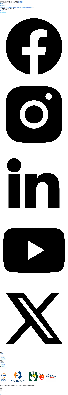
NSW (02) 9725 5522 (25, 7)
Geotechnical (2, 353)
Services (1, 7)
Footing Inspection (3, 357)
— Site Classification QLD (15, 7)
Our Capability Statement (3, 12)
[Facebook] (34, 46)
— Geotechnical (3, 7)
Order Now (1, 6)
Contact (4, 5)
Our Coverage (2, 362)
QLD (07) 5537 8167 (29, 7)
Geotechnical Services (3, 358)
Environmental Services (3, 359)
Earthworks (2, 354)
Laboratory (1, 5)
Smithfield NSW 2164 (3, 366)
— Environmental (6, 7)
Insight (3, 5)
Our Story (2, 361)
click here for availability (20, 1)
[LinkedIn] (34, 182)
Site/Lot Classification (3, 356)
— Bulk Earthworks (10, 7)
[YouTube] (34, 250)
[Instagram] (34, 114)
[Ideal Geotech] (1, 3)
